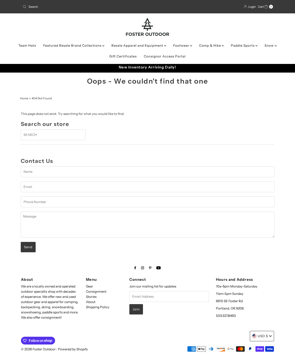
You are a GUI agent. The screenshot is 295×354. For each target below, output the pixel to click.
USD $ (263, 336)
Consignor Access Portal (165, 56)
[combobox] (62, 6)
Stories (91, 297)
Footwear (181, 45)
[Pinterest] (150, 267)
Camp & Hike (210, 45)
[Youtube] (158, 267)
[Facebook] (135, 267)
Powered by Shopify (73, 349)
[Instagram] (142, 267)
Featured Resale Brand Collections (72, 45)
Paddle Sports (243, 45)
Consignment (96, 291)
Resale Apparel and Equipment (137, 45)
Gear (89, 286)
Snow (270, 45)
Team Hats (27, 45)
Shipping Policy (97, 307)
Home (24, 98)
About (90, 302)
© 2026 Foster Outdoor (38, 349)
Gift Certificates (123, 56)
